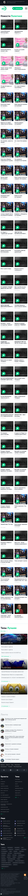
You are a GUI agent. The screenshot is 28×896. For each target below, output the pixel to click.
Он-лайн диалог (5, 795)
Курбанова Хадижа (7, 835)
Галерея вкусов (4, 807)
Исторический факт (5, 797)
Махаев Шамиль (6, 821)
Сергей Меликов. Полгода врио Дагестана (12, 671)
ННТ (22, 847)
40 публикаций (4, 706)
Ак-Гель (10, 853)
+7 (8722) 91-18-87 (8, 884)
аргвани (3, 855)
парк (11, 851)
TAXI (2, 779)
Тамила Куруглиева (21, 833)
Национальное (18, 781)
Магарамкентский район (18, 862)
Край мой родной (5, 809)
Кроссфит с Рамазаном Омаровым (6, 804)
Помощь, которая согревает (12, 750)
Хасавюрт (4, 849)
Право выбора (4, 799)
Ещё (16, 797)
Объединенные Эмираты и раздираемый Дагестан (11, 674)
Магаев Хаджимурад (7, 833)
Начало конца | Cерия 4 (7, 702)
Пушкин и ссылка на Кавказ (8, 696)
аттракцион (4, 851)
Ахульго (15, 864)
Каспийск (17, 847)
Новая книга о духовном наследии (13, 744)
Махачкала (10, 847)
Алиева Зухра (20, 825)
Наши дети (17, 792)
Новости (8, 764)
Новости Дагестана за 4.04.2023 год (11, 652)
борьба (3, 857)
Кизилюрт (20, 857)
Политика (17, 779)
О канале (10, 766)
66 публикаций (4, 681)
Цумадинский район (6, 864)
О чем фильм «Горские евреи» (12, 760)
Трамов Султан (6, 823)
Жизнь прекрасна (5, 788)
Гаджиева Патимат (21, 823)
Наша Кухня (17, 790)
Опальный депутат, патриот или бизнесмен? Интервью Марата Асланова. (13, 677)
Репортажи (17, 764)
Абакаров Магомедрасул (6, 826)
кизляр (15, 851)
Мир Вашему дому (5, 811)
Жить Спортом (4, 790)
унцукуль (21, 851)
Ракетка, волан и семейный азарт (13, 725)
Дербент (3, 847)
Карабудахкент (5, 866)
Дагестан (24, 849)
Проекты (3, 764)
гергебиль (4, 853)
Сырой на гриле (4, 786)
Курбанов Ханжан (21, 821)
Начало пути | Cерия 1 (7, 699)
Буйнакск (4, 860)
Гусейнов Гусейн (7, 828)
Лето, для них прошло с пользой (12, 755)
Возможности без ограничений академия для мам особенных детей (16, 720)
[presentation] (1, 3)
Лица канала (4, 766)
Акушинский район (6, 862)
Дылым (8, 857)
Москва (14, 855)
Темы (12, 764)
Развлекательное (19, 788)
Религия (17, 786)
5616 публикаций (5, 656)
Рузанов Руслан (20, 835)
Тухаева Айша (20, 828)
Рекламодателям (17, 766)
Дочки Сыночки (4, 801)
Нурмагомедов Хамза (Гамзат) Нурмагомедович (8, 838)
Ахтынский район (19, 860)
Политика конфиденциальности (7, 893)
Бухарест (17, 849)
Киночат (3, 792)
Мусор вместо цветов (7, 646)
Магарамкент (21, 855)
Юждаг (14, 857)
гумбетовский (17, 853)
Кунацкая (3, 781)
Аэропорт (10, 860)
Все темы (3, 631)
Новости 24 (18, 795)
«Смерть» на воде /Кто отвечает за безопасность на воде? (13, 731)
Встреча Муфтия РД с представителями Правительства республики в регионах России (14, 738)
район (9, 855)
